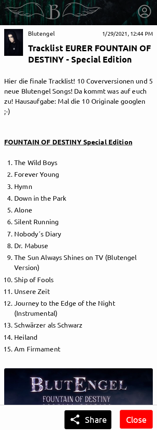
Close (136, 419)
